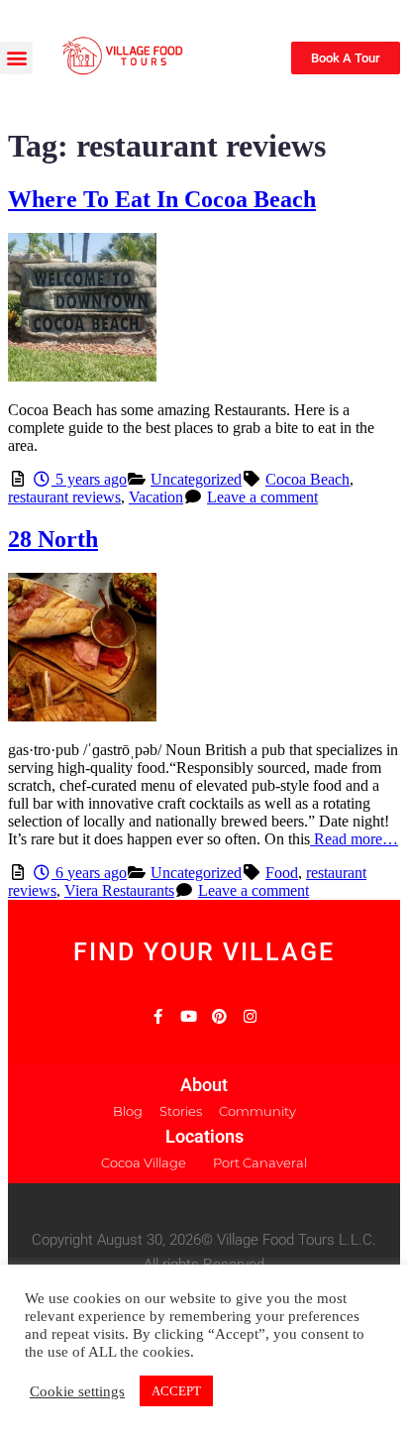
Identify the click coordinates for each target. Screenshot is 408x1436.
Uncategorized (196, 479)
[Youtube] (188, 1016)
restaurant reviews (64, 497)
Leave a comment (262, 497)
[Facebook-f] (158, 1016)
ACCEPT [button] (176, 1390)
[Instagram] (250, 1016)
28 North (53, 539)
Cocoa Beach (307, 479)
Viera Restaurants (119, 890)
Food (281, 872)
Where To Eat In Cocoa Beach (162, 199)
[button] (16, 58)
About (204, 1084)
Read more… (354, 838)
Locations (204, 1136)
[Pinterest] (219, 1016)
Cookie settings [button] (77, 1391)
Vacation (156, 497)
